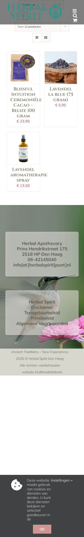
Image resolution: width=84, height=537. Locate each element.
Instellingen (61, 480)
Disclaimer (42, 307)
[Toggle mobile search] (75, 15)
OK (42, 529)
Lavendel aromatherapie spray (28, 174)
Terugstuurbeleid (42, 312)
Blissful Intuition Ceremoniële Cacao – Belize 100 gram (26, 102)
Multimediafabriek (48, 372)
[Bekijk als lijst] (45, 37)
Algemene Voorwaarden (42, 323)
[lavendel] (23, 68)
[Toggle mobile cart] (75, 20)
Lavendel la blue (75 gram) (60, 94)
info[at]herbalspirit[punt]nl (42, 265)
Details (23, 60)
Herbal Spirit (42, 302)
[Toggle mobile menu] (75, 11)
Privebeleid (42, 318)
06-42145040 (42, 259)
